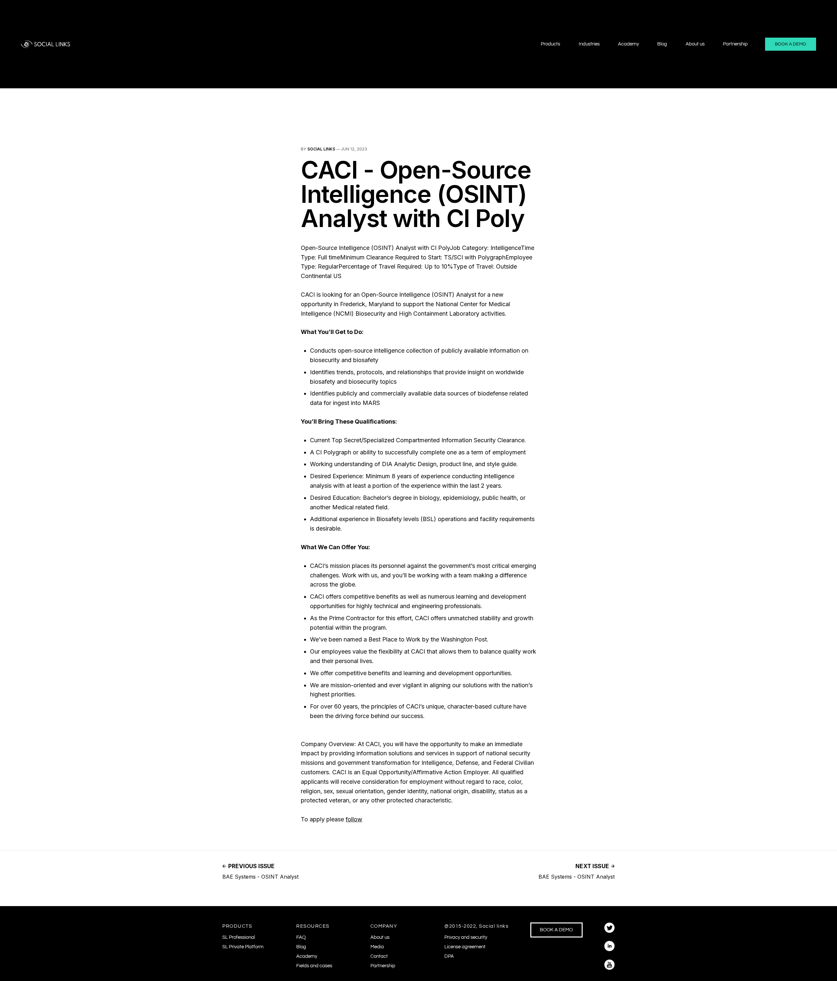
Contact (379, 956)
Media (377, 946)
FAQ (301, 937)
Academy (628, 44)
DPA (449, 956)
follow (354, 819)
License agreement (465, 946)
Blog (662, 44)
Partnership (735, 44)
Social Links (321, 149)
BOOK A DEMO (790, 44)
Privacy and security (465, 937)
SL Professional (238, 937)
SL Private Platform (243, 946)
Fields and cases (314, 965)
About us (695, 44)
